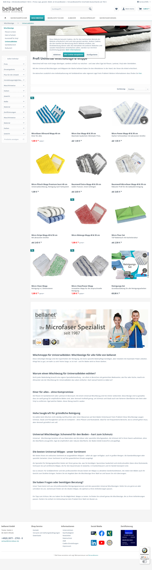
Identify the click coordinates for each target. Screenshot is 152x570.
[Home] (5, 18)
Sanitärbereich (10, 45)
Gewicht (7, 96)
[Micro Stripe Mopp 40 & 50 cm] (50, 214)
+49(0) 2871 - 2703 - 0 (12, 538)
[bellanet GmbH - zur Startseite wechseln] (13, 9)
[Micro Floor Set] (130, 214)
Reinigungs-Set (129, 287)
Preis (6, 64)
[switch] (144, 561)
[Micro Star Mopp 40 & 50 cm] (90, 112)
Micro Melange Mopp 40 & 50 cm (86, 235)
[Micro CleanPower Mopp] (90, 265)
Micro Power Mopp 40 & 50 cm (128, 134)
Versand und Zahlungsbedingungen (46, 533)
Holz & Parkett (10, 35)
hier (140, 73)
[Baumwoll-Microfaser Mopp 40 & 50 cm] (130, 163)
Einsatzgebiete (9, 69)
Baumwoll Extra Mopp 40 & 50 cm (86, 185)
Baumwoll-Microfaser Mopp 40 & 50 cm (129, 185)
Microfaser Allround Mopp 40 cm (45, 134)
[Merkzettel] (116, 9)
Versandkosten (93, 555)
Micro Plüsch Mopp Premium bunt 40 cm (50, 185)
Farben (6, 91)
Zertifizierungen (10, 112)
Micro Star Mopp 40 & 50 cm (86, 134)
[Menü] (148, 548)
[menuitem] (72, 9)
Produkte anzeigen (11, 139)
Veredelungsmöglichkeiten (14, 80)
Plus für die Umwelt (11, 75)
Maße (6, 101)
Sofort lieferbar (13, 59)
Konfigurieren (92, 55)
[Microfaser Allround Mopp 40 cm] (50, 112)
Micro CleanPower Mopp (87, 288)
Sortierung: (121, 89)
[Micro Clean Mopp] (50, 265)
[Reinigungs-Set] (130, 265)
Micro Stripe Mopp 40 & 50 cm (44, 236)
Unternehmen (68, 530)
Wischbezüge (9, 28)
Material (7, 107)
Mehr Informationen (73, 50)
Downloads (37, 535)
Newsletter (67, 535)
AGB (64, 541)
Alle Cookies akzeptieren (73, 55)
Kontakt (36, 530)
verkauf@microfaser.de (10, 541)
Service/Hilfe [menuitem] (144, 2)
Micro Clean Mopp (42, 287)
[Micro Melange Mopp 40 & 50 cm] (90, 214)
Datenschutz (67, 538)
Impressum (67, 546)
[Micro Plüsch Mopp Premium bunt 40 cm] (50, 163)
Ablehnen (57, 55)
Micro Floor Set (125, 236)
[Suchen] (90, 9)
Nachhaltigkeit (68, 533)
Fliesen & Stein (10, 32)
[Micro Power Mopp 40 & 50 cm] (130, 112)
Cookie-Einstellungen (70, 543)
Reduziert (8, 48)
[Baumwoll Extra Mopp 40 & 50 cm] (90, 163)
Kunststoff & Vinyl (11, 38)
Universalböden (11, 41)
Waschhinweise (9, 85)
